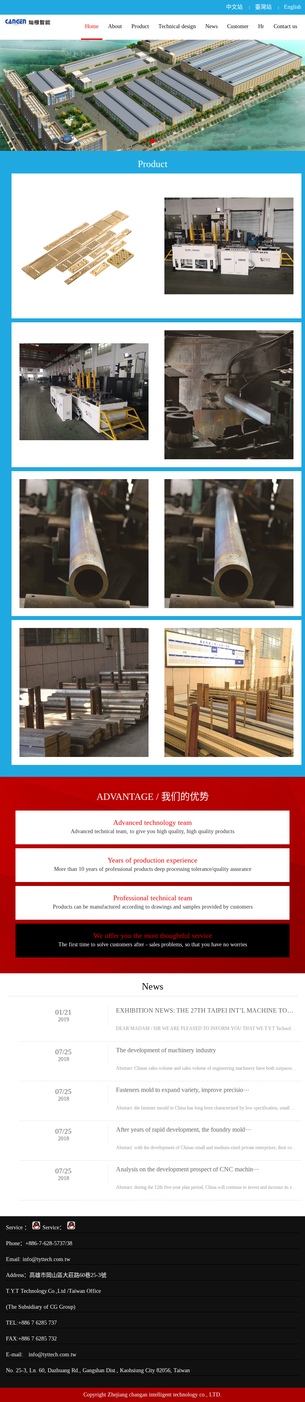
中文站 (234, 7)
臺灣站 (263, 7)
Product (140, 26)
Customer (238, 26)
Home (91, 26)
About (115, 26)
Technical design (177, 26)
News (211, 26)
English (292, 7)
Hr (261, 26)
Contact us (285, 26)
